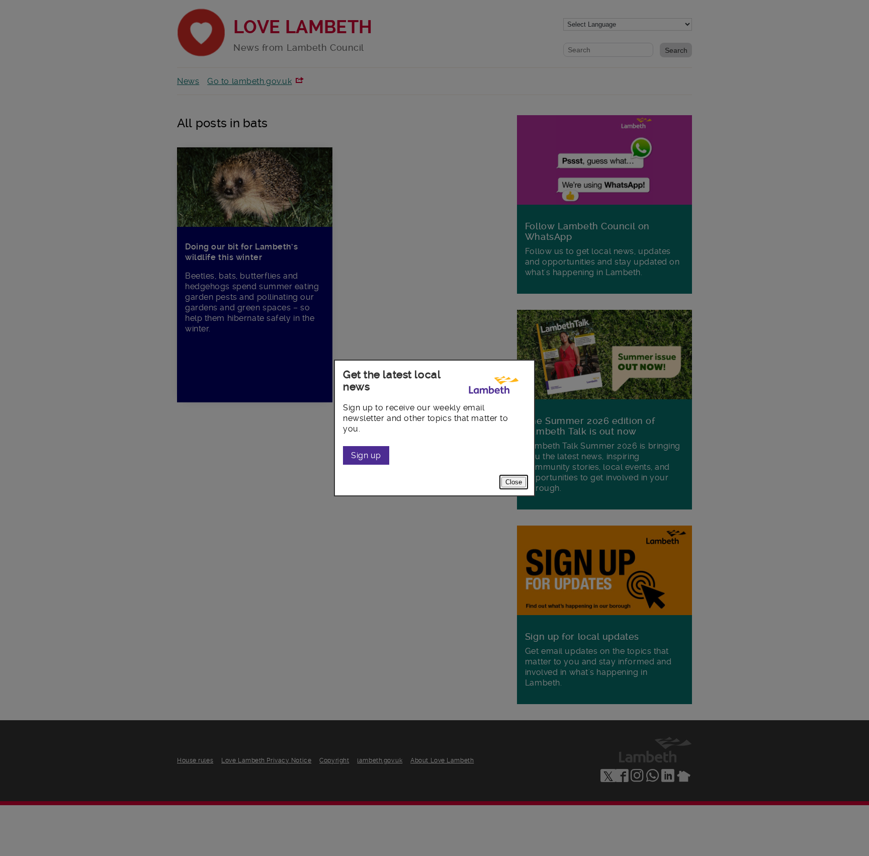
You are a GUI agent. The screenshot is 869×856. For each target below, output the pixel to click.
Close (513, 482)
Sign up (366, 455)
